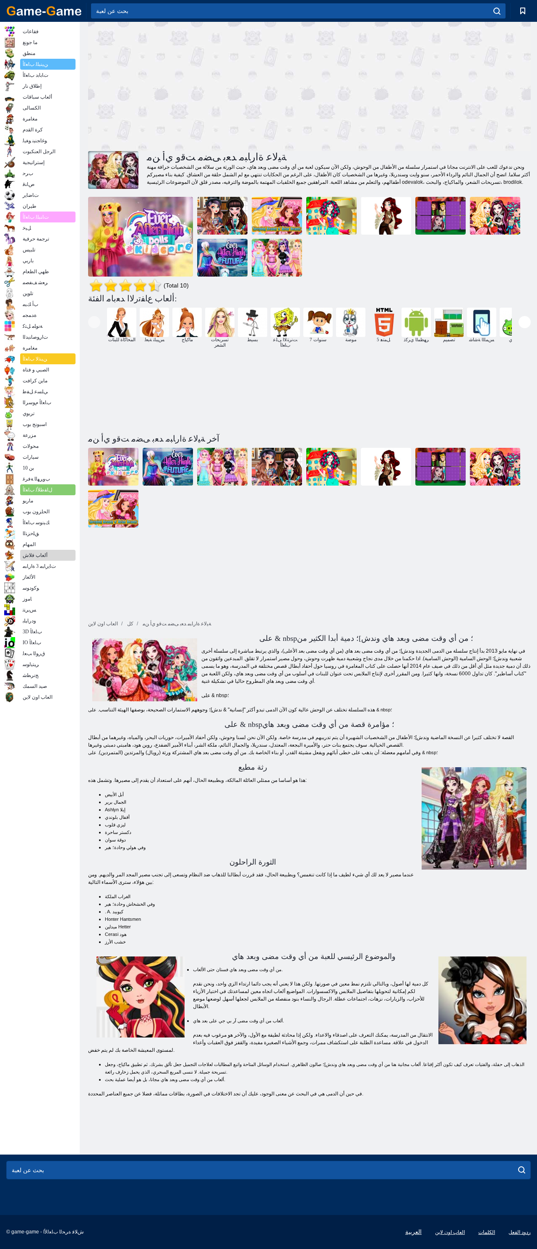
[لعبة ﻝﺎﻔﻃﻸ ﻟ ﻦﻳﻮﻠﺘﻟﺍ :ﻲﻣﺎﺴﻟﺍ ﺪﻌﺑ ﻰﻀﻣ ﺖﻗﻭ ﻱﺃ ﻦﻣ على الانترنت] (386, 216)
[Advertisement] (198, 85)
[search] (497, 11)
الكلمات (486, 1232)
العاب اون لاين (450, 1232)
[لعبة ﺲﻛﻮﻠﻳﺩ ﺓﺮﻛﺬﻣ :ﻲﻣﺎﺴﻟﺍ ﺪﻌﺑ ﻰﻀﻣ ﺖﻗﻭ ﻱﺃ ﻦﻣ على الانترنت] (440, 216)
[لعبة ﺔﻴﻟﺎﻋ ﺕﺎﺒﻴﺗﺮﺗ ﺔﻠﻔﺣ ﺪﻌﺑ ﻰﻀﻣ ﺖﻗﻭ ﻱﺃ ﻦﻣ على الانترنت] (277, 258)
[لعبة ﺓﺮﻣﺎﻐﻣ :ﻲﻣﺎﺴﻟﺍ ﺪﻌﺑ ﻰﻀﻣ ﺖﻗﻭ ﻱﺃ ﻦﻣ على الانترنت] (495, 216)
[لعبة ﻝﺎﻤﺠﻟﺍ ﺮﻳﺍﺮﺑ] (277, 216)
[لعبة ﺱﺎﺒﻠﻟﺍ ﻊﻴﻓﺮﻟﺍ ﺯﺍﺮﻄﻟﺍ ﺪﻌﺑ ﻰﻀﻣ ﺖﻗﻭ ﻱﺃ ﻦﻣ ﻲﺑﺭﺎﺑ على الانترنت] (331, 216)
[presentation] (94, 322)
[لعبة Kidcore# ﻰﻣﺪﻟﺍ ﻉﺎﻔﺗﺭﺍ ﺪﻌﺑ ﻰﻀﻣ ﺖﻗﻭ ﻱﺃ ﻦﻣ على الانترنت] (140, 237)
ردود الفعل (519, 1232)
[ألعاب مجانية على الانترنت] (44, 11)
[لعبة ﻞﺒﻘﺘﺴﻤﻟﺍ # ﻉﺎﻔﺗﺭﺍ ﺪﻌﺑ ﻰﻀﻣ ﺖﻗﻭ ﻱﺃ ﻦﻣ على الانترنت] (222, 258)
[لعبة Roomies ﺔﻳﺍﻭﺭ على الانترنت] (222, 216)
